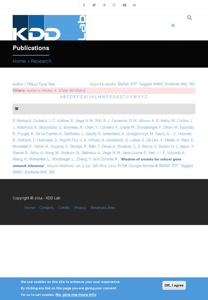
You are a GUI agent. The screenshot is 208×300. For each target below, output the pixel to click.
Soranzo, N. (70, 153)
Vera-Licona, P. (135, 153)
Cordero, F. (109, 127)
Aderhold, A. (27, 127)
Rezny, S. (149, 146)
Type (43, 84)
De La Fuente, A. (49, 134)
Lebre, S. (137, 140)
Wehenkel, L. (39, 159)
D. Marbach (22, 121)
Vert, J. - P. (156, 153)
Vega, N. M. (84, 121)
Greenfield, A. (113, 134)
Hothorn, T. (27, 140)
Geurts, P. (93, 134)
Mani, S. (187, 140)
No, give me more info (76, 295)
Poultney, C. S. (129, 146)
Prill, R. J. (102, 121)
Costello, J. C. (44, 121)
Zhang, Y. (84, 159)
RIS (192, 84)
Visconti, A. (176, 153)
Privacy (80, 208)
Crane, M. (127, 127)
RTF (134, 84)
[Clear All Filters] (72, 90)
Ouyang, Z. (59, 146)
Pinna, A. (109, 146)
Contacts (46, 208)
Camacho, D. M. (124, 121)
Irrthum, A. (97, 140)
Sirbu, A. (36, 153)
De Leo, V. (154, 140)
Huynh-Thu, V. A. (73, 140)
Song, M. (52, 153)
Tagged (145, 84)
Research (41, 61)
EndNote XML (176, 84)
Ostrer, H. (41, 146)
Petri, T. (94, 146)
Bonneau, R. (73, 127)
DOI (122, 166)
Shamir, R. (20, 153)
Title (29, 84)
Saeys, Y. (187, 146)
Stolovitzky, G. (50, 127)
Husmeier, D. (47, 140)
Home (19, 61)
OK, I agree (174, 285)
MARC (158, 84)
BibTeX (123, 84)
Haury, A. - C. (166, 134)
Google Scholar (143, 166)
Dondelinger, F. (149, 127)
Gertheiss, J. (74, 134)
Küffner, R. (65, 121)
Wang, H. (20, 159)
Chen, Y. (91, 127)
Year (51, 84)
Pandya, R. (78, 146)
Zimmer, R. (109, 159)
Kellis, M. (168, 121)
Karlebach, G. (118, 140)
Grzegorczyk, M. (140, 134)
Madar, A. (172, 140)
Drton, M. (170, 127)
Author (18, 84)
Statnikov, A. (91, 153)
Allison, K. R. (149, 121)
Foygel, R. (26, 134)
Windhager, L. (63, 159)
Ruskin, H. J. (168, 146)
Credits (64, 208)
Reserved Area (103, 208)
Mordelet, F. (22, 146)
